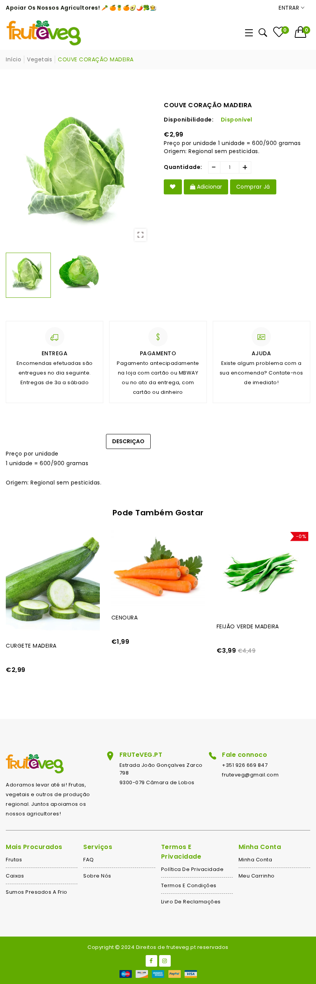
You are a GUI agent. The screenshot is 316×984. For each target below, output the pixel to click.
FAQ (88, 859)
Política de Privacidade (192, 869)
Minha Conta (255, 859)
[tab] (168, 437)
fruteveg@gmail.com (250, 774)
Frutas (14, 859)
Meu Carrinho (257, 875)
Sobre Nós (97, 875)
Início (13, 59)
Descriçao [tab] (128, 441)
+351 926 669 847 (244, 765)
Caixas (15, 875)
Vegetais (39, 59)
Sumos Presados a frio (36, 892)
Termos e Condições (189, 885)
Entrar (290, 8)
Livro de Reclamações (191, 901)
